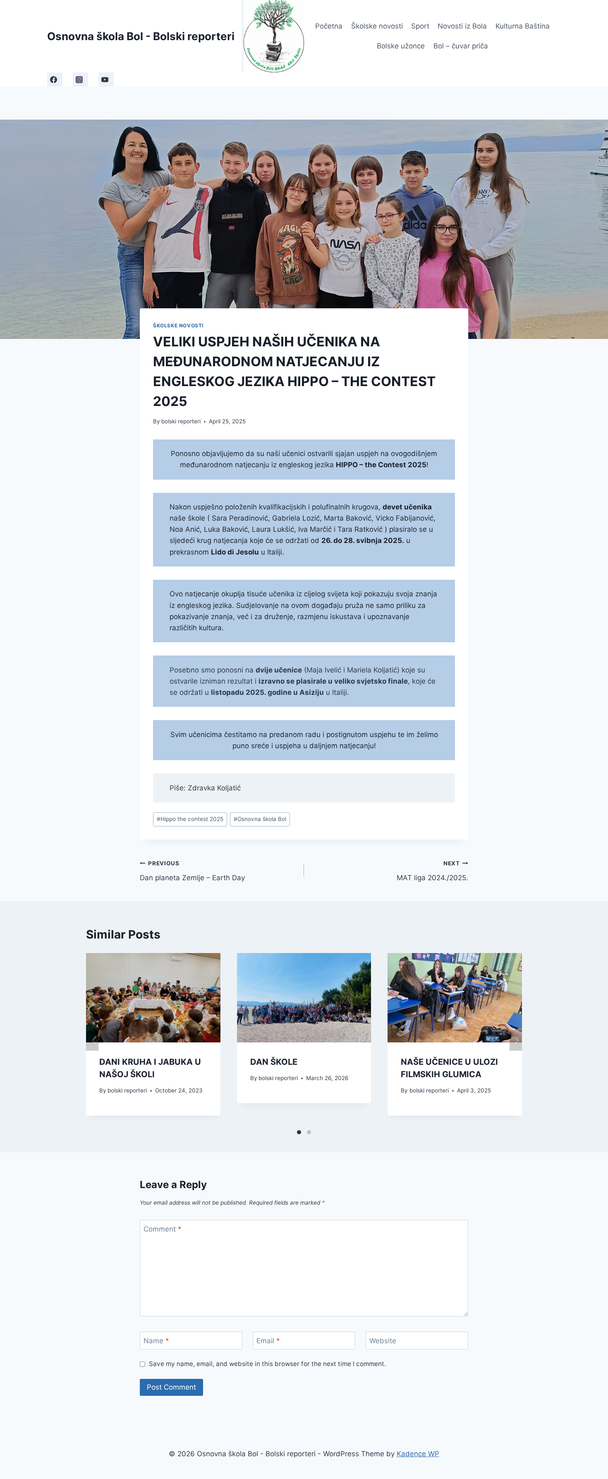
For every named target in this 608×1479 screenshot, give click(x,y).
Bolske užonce (401, 46)
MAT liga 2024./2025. (432, 871)
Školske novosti (377, 26)
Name (156, 1341)
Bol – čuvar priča (460, 46)
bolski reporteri (181, 421)
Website (382, 1341)
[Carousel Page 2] (309, 1132)
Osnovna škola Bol (260, 819)
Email (268, 1341)
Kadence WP (418, 1454)
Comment (163, 1229)
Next (516, 1040)
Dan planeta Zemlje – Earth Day (192, 871)
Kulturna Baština (522, 26)
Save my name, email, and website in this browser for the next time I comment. (267, 1364)
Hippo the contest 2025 (190, 819)
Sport (420, 26)
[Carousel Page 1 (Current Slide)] (299, 1132)
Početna (328, 26)
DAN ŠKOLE (273, 1062)
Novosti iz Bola (462, 26)
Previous (92, 1040)
